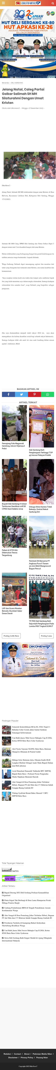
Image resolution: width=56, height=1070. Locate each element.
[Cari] (53, 3)
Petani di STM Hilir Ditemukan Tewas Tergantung (10, 552)
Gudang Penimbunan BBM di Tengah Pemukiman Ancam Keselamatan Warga (26, 909)
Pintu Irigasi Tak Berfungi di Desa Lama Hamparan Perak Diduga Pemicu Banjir (26, 901)
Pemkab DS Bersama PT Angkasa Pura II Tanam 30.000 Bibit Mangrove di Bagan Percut (40, 565)
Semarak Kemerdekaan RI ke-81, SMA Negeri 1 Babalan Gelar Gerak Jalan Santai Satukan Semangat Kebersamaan (31, 729)
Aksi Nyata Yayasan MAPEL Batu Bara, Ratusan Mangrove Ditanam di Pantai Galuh (31, 750)
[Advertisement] (28, 130)
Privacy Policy (27, 1057)
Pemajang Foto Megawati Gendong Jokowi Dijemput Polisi (13, 446)
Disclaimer (13, 1057)
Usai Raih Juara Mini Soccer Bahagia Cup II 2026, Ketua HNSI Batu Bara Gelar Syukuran (32, 739)
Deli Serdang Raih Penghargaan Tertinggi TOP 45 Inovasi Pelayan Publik (41, 452)
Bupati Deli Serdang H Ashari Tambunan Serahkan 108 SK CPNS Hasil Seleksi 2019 (14, 506)
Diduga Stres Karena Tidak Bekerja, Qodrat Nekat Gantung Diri (40, 509)
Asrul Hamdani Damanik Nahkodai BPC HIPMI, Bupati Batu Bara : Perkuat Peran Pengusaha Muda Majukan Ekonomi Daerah (31, 774)
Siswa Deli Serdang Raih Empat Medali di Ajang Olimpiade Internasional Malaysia (27, 939)
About (27, 1054)
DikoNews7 (33, 1066)
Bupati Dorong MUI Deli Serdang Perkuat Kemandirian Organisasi (25, 894)
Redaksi (7, 1054)
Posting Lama (46, 635)
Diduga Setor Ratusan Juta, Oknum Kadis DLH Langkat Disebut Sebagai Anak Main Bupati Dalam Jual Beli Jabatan (32, 763)
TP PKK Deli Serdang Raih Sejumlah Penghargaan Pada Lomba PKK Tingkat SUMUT (41, 623)
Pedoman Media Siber (42, 1054)
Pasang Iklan (42, 1057)
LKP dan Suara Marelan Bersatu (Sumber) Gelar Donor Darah (12, 610)
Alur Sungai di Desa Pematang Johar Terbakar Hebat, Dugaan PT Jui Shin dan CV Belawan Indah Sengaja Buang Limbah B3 (32, 785)
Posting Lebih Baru (11, 635)
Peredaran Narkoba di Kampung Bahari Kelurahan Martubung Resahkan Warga (23, 924)
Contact (17, 1054)
